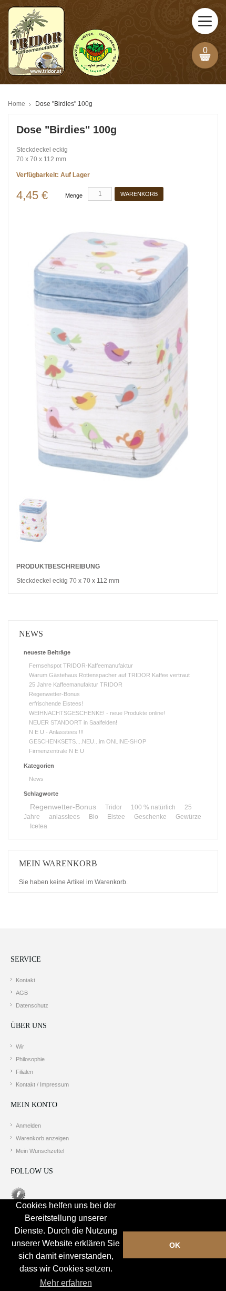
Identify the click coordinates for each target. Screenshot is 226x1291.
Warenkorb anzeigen (42, 1138)
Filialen (24, 1072)
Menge (74, 195)
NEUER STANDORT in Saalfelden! (73, 722)
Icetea (38, 826)
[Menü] (205, 21)
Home (16, 103)
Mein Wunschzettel (40, 1151)
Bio (93, 816)
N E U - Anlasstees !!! (56, 732)
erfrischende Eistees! (56, 703)
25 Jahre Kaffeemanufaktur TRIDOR (75, 684)
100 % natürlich (153, 807)
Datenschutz (32, 1005)
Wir (20, 1046)
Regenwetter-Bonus (54, 694)
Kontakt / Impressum (42, 1084)
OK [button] (174, 1245)
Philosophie (30, 1059)
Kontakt (25, 980)
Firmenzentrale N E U (56, 751)
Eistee (116, 816)
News (36, 779)
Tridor (113, 807)
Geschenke (150, 816)
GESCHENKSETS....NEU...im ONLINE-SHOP (87, 741)
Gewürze (188, 816)
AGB (22, 993)
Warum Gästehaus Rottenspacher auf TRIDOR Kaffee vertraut (109, 675)
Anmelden (28, 1125)
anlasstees (64, 816)
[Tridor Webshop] (63, 42)
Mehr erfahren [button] (66, 1282)
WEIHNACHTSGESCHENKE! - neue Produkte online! (97, 713)
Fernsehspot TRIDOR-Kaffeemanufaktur (81, 665)
